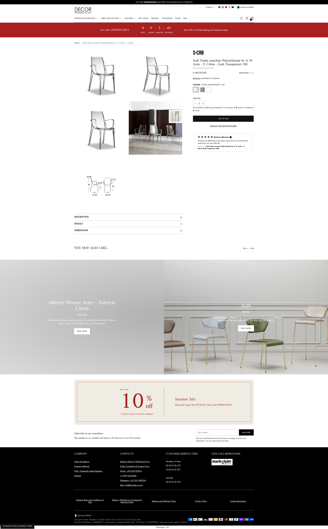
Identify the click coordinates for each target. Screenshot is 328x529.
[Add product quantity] (203, 103)
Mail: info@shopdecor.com (131, 485)
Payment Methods (81, 466)
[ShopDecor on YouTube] (233, 7)
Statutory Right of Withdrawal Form (135, 461)
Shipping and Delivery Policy (164, 501)
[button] (223, 143)
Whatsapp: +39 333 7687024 (133, 480)
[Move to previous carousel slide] (245, 248)
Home (76, 42)
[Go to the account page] (246, 18)
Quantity (196, 98)
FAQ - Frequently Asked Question (88, 471)
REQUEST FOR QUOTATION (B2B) (223, 126)
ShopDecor (93, 519)
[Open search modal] (241, 18)
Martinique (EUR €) (84, 515)
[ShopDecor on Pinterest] (226, 7)
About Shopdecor (81, 461)
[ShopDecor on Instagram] (223, 7)
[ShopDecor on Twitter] (229, 7)
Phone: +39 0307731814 (131, 471)
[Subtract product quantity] (195, 103)
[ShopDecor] (83, 10)
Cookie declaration (238, 501)
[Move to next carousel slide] (251, 248)
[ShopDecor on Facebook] (219, 7)
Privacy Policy (201, 501)
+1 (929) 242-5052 (128, 475)
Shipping (197, 78)
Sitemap (77, 475)
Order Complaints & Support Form (134, 466)
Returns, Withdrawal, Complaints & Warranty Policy (127, 501)
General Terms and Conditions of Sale (90, 501)
